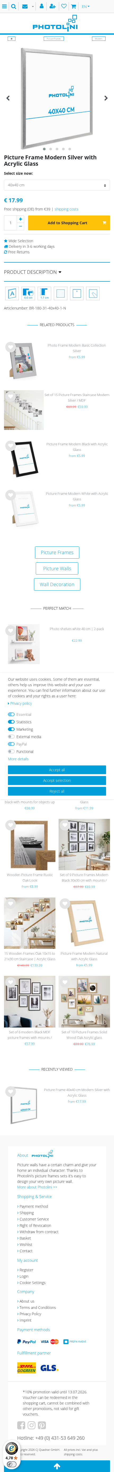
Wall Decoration (57, 584)
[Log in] (42, 6)
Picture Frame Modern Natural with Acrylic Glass (84, 956)
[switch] (11, 1464)
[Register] (53, 6)
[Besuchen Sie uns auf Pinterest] (42, 1427)
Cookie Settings (33, 1282)
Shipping (27, 1212)
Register (26, 1269)
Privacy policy (21, 703)
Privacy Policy (30, 1313)
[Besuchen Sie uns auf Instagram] (32, 1427)
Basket (25, 1238)
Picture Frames (54, 38)
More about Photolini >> (37, 1187)
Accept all (57, 769)
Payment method (34, 1206)
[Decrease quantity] (20, 226)
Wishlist (26, 1244)
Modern (99, 38)
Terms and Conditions (38, 1307)
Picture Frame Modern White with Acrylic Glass (77, 496)
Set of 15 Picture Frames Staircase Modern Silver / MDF (77, 397)
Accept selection (57, 780)
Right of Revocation (35, 1225)
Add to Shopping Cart (67, 222)
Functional (24, 751)
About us (27, 1301)
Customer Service (34, 1219)
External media (28, 736)
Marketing (24, 729)
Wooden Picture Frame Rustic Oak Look (30, 877)
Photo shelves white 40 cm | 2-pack (77, 628)
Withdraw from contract (39, 1231)
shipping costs (66, 209)
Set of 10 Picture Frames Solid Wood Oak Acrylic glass (84, 1035)
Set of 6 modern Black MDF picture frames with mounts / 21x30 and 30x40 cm (30, 1035)
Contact (26, 1250)
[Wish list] (64, 6)
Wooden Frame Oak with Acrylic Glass (84, 799)
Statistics (24, 721)
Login (24, 1276)
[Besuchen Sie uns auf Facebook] (22, 1427)
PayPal (21, 744)
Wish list (10, 351)
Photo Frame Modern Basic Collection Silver (77, 348)
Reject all (57, 791)
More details (18, 758)
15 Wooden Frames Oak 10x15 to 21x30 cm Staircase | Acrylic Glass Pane (29, 956)
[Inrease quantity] (20, 219)
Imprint (26, 1320)
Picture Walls (57, 568)
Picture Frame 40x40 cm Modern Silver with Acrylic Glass (77, 1092)
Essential (23, 714)
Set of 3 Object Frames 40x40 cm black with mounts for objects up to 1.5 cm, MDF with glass (30, 799)
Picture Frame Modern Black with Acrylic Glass (77, 447)
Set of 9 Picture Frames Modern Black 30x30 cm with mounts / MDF (84, 878)
